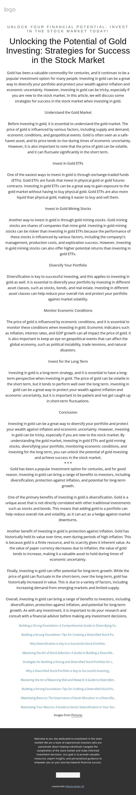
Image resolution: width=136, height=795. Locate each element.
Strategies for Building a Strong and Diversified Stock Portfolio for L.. (68, 662)
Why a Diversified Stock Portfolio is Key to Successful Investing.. (68, 671)
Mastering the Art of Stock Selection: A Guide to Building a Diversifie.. (68, 653)
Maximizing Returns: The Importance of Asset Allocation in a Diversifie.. (68, 698)
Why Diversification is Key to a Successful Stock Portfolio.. (68, 644)
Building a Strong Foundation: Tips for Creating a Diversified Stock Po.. (68, 635)
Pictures (76, 715)
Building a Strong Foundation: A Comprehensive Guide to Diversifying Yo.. (68, 626)
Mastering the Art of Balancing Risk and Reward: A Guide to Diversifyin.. (68, 680)
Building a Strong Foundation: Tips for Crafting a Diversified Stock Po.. (68, 689)
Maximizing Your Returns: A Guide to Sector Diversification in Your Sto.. (68, 707)
